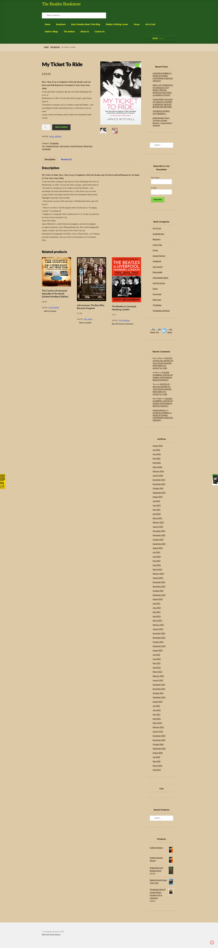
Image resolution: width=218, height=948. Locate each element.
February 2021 (158, 727)
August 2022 (158, 651)
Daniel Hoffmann (159, 410)
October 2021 (158, 693)
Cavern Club (157, 245)
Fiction (155, 250)
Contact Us (100, 32)
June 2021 (157, 710)
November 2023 (159, 587)
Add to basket (61, 127)
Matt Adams (88, 319)
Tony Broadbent (124, 320)
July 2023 (156, 604)
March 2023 (157, 621)
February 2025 (158, 522)
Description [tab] (50, 160)
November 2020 (159, 740)
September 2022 (159, 646)
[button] (137, 65)
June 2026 (157, 454)
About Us (84, 32)
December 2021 (159, 685)
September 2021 (159, 697)
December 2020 (159, 736)
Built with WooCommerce (51, 934)
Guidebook (157, 261)
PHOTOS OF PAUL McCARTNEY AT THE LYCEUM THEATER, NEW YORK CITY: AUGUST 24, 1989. (163, 363)
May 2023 (156, 612)
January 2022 (158, 680)
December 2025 (159, 480)
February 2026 (158, 471)
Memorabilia (157, 272)
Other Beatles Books (160, 278)
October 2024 (158, 540)
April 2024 (157, 565)
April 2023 (157, 616)
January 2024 (158, 578)
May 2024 (156, 561)
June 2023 (157, 608)
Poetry (155, 289)
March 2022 (157, 672)
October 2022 (158, 642)
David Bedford (54, 307)
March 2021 (157, 723)
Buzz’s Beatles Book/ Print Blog (85, 24)
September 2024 (159, 544)
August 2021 (158, 702)
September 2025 (159, 493)
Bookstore (61, 24)
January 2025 (158, 527)
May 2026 (156, 459)
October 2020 (158, 744)
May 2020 (156, 761)
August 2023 (158, 599)
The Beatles (55, 47)
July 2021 (156, 706)
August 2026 (158, 446)
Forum (137, 24)
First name (155, 178)
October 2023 (158, 591)
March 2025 (157, 518)
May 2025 (156, 510)
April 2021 (157, 719)
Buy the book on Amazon (122, 324)
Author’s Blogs (51, 32)
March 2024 (157, 570)
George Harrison (52, 146)
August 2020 (158, 753)
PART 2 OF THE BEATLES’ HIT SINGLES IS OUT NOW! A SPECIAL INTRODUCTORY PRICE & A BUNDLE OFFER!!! (163, 90)
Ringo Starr (88, 146)
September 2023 (159, 595)
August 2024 (158, 548)
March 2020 (157, 766)
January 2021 (158, 732)
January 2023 (158, 629)
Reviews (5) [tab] (66, 160)
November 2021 (159, 689)
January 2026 (158, 476)
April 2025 (157, 514)
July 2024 (156, 552)
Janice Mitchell (55, 136)
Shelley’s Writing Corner (117, 24)
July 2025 (156, 501)
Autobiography (158, 234)
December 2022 (159, 633)
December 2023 (159, 582)
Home (47, 24)
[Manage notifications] (212, 942)
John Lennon (65, 146)
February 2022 (158, 676)
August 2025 (158, 497)
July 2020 (156, 757)
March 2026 (157, 467)
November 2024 (159, 535)
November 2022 (159, 638)
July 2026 (156, 450)
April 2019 (157, 770)
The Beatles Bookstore (61, 3)
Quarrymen (157, 294)
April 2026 (157, 463)
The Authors (69, 32)
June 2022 (157, 659)
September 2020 (159, 749)
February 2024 (158, 574)
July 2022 (156, 655)
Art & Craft (150, 24)
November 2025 (159, 484)
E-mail (154, 188)
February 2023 (158, 625)
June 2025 (157, 505)
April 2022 (157, 668)
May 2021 (156, 715)
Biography (156, 239)
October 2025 (158, 488)
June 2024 (157, 557)
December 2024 (159, 531)
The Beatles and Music (161, 311)
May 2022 (156, 663)
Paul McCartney (77, 146)
